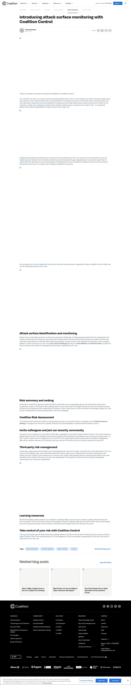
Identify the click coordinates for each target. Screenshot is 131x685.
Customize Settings (86, 680)
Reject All (101, 680)
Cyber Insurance (35, 10)
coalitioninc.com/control (47, 264)
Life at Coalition (87, 10)
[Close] (128, 681)
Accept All (115, 680)
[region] (65, 680)
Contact (104, 639)
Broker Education (73, 10)
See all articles (105, 562)
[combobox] (16, 657)
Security (47, 10)
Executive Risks (58, 10)
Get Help (109, 3)
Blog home (23, 10)
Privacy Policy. (47, 683)
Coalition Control (30, 536)
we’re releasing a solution (42, 105)
